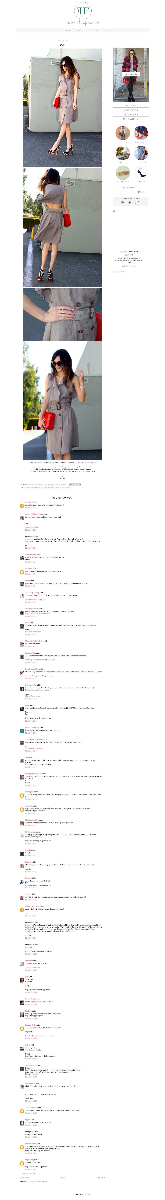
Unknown (28, 502)
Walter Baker (66, 487)
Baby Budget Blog (32, 669)
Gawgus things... (31, 554)
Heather (28, 878)
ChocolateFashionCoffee (34, 641)
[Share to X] (75, 484)
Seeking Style (30, 1025)
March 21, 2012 (30, 1169)
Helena (27, 1045)
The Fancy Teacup (32, 593)
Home (63, 1178)
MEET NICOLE (131, 74)
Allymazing (29, 1160)
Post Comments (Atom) (38, 1181)
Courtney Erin (30, 653)
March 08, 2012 (31, 954)
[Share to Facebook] (77, 484)
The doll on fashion (32, 967)
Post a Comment (29, 1173)
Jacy (26, 977)
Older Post (101, 1178)
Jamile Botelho (30, 1083)
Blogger (87, 1194)
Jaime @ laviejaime (32, 727)
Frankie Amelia (30, 1144)
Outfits (41, 487)
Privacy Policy (120, 272)
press (78, 30)
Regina (27, 1120)
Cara (27, 758)
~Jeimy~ (28, 894)
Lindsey (28, 1011)
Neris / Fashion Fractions (34, 514)
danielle (28, 850)
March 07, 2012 (30, 508)
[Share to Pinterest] (80, 484)
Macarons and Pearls (33, 632)
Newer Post (24, 1178)
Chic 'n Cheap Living (33, 696)
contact (107, 30)
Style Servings (30, 832)
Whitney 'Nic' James (32, 906)
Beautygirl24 (30, 792)
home (56, 30)
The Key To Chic (31, 1108)
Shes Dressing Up (32, 820)
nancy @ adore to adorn (34, 774)
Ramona (28, 862)
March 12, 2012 (30, 1153)
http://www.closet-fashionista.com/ (38, 614)
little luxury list (30, 685)
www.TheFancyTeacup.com (35, 599)
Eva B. (27, 705)
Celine (28, 487)
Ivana (27, 623)
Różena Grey (30, 999)
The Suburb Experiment (34, 739)
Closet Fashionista (32, 609)
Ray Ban (47, 487)
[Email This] (70, 484)
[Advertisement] (128, 231)
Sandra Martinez (31, 1065)
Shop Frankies (56, 487)
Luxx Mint (29, 961)
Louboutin (34, 487)
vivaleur (133, 266)
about (67, 30)
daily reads (92, 30)
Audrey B (28, 806)
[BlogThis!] (73, 484)
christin (28, 581)
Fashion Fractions (31, 527)
